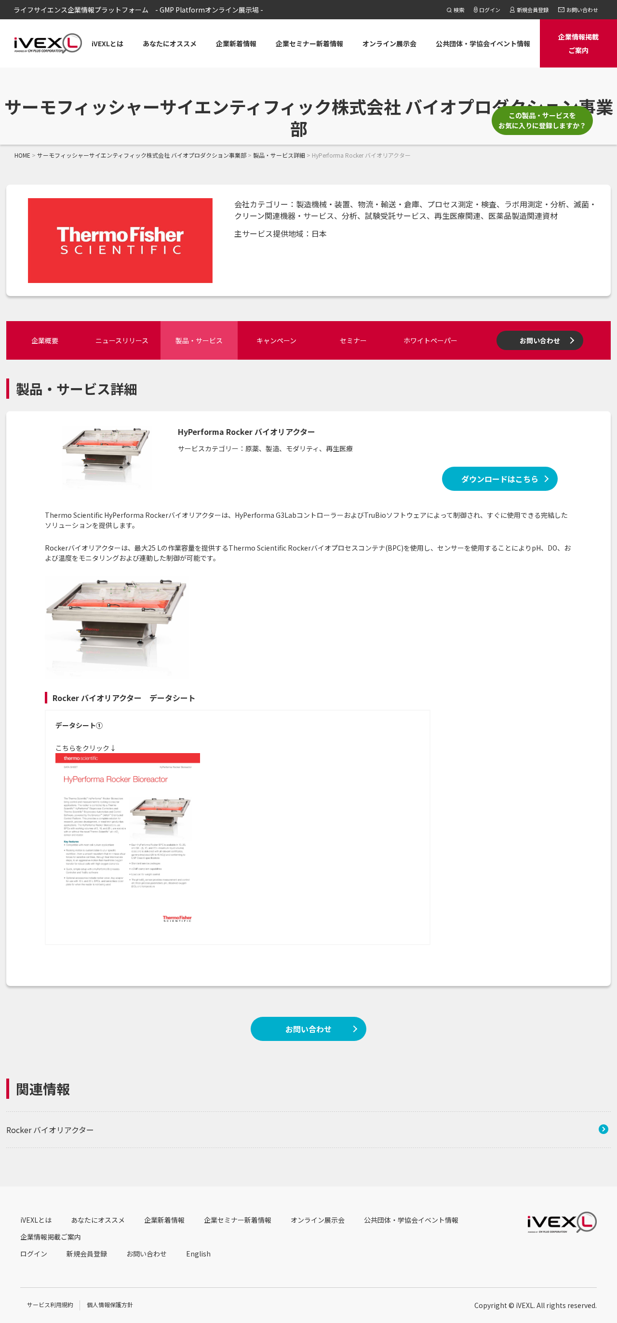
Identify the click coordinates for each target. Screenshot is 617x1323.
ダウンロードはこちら (499, 479)
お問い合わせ (540, 340)
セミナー (353, 340)
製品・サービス (199, 340)
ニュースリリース (121, 340)
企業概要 (44, 340)
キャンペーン (276, 340)
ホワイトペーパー (430, 340)
